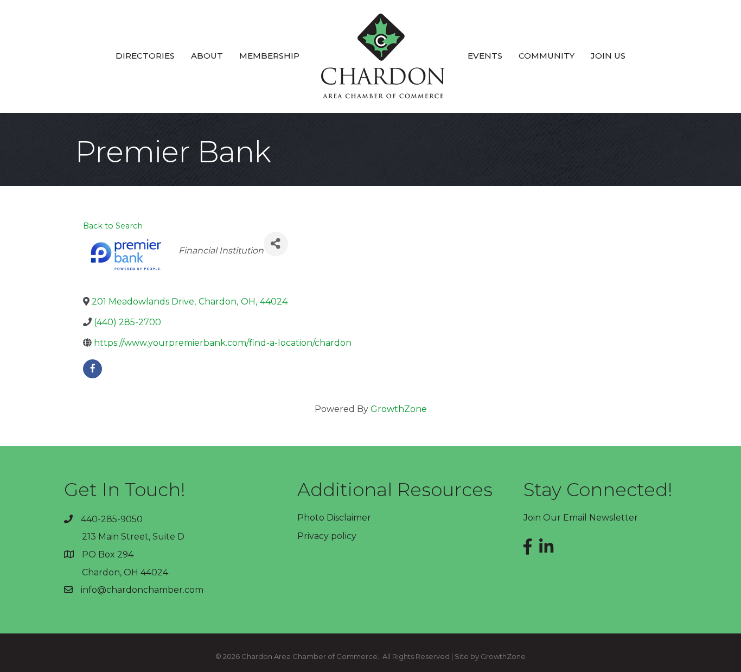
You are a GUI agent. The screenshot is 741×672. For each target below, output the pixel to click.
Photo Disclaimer (334, 517)
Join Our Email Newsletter (580, 517)
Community (546, 55)
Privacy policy (326, 536)
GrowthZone (398, 409)
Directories (145, 55)
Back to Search (113, 226)
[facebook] (92, 368)
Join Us (608, 55)
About (207, 55)
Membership (269, 55)
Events (485, 55)
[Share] (276, 244)
